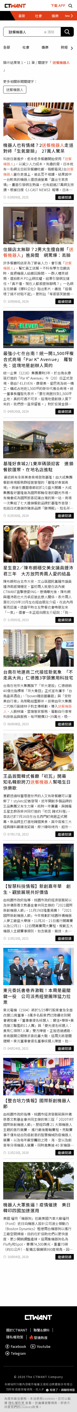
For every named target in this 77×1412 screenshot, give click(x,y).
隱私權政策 (16, 1403)
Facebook (18, 1346)
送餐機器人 (14, 89)
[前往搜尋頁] (70, 5)
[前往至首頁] (15, 5)
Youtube (43, 1346)
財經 (64, 47)
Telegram (18, 1353)
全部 (6, 47)
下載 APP (58, 5)
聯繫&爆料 (42, 1330)
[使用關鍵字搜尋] (67, 31)
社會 (25, 47)
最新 (21, 16)
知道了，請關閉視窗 (62, 1390)
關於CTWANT (16, 1330)
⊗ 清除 (49, 32)
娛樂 (45, 47)
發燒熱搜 (40, 1337)
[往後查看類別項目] (67, 15)
